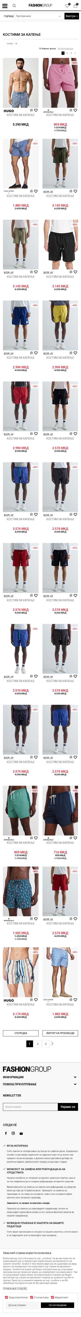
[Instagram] (13, 1133)
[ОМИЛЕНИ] (69, 7)
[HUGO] (9, 111)
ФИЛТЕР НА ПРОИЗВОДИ (60, 1033)
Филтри (71, 16)
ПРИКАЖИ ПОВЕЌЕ (15, 1288)
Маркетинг (61, 1297)
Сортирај (9, 16)
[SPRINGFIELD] (48, 111)
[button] (14, 6)
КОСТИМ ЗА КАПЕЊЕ (21, 115)
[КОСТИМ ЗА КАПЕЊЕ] (21, 83)
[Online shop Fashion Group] (40, 5)
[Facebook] (6, 1133)
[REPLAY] (48, 192)
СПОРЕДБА (21, 1033)
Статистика (41, 1297)
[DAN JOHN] (9, 192)
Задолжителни (18, 1297)
